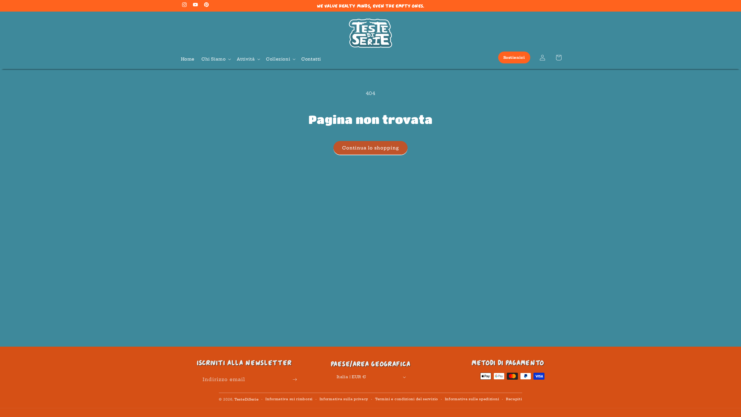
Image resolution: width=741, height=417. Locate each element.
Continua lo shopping (370, 148)
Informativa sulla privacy (344, 399)
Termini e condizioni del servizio (406, 399)
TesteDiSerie (246, 399)
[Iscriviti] (294, 379)
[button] (215, 59)
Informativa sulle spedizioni (472, 399)
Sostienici (514, 57)
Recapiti (514, 399)
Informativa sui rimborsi (289, 399)
